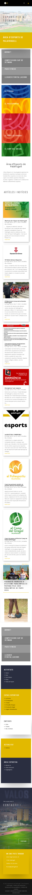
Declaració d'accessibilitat (12, 887)
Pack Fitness (9, 677)
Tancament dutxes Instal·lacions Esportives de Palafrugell (15, 344)
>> (5, 673)
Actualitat (24, 222)
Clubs (7, 724)
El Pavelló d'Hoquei (10, 705)
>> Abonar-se (7, 765)
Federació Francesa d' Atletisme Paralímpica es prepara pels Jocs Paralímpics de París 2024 (15, 586)
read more (7, 239)
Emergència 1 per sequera (13, 388)
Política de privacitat (19, 885)
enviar (24, 841)
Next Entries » (25, 564)
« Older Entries (6, 564)
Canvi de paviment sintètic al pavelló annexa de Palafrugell (14, 485)
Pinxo (6, 679)
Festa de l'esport (10, 681)
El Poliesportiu (9, 700)
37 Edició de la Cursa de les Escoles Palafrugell (15, 301)
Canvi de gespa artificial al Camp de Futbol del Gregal (16, 539)
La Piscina (8, 698)
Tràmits (7, 726)
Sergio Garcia (9, 222)
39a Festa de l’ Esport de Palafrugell (16, 221)
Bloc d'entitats (8, 224)
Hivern (7, 673)
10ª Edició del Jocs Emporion (13, 260)
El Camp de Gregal (10, 707)
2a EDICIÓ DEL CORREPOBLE (13, 434)
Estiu (7, 675)
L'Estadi (7, 702)
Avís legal (9, 885)
